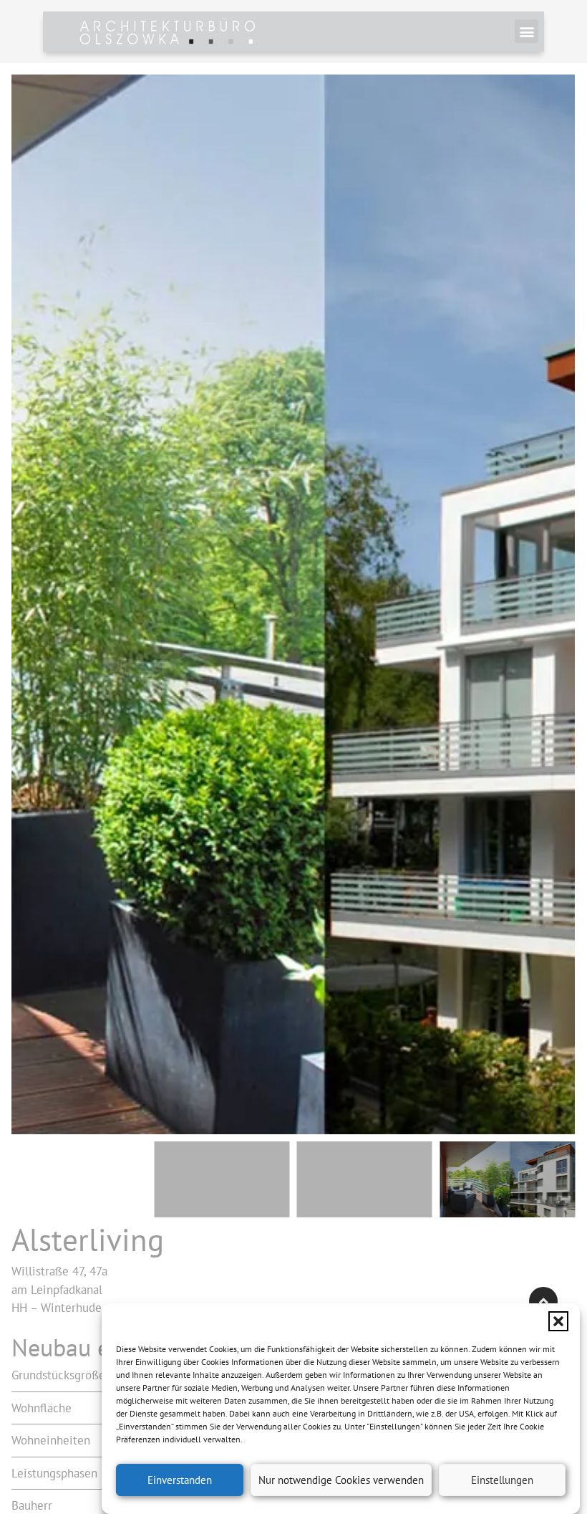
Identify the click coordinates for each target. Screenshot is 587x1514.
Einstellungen (502, 1480)
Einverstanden (179, 1480)
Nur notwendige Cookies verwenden (341, 1480)
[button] (558, 1321)
